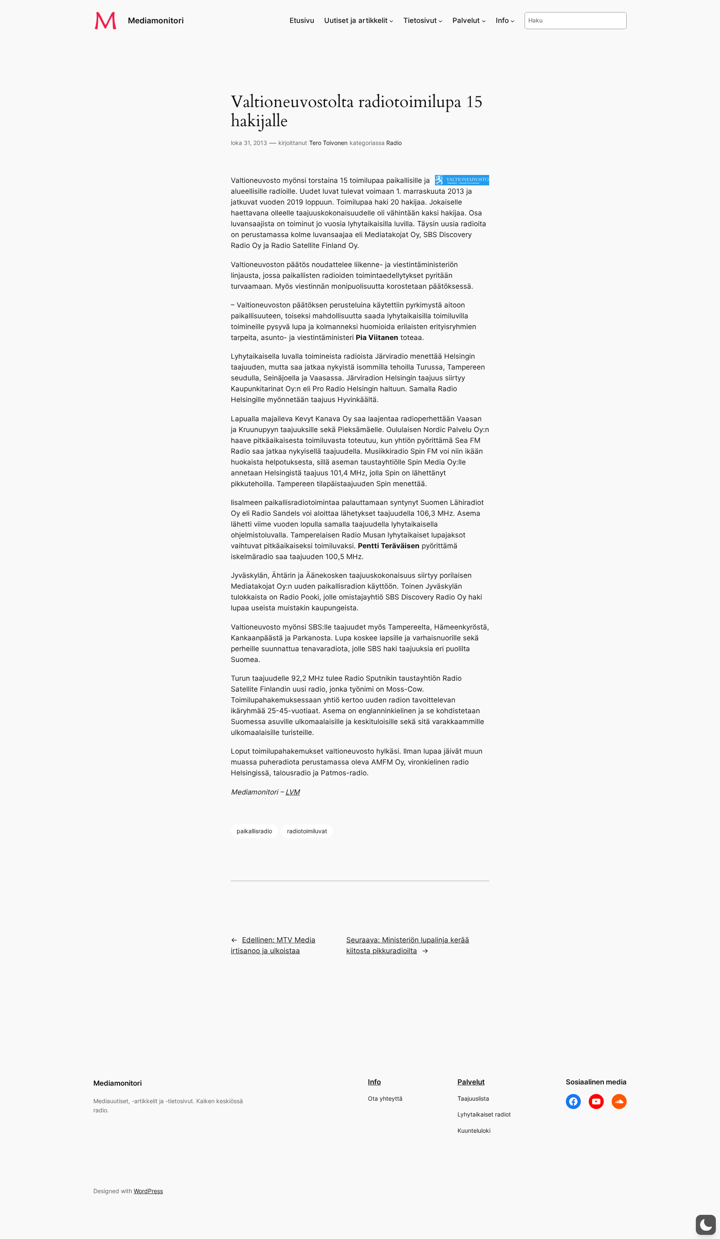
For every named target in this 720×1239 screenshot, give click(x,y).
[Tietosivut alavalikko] (440, 20)
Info (374, 1082)
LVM (292, 792)
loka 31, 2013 (249, 142)
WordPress (148, 1190)
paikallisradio (254, 830)
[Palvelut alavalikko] (484, 20)
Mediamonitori (156, 20)
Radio (394, 142)
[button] (706, 1225)
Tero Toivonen (328, 142)
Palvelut (471, 1082)
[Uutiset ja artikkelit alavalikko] (391, 20)
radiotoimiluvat (307, 830)
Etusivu (302, 20)
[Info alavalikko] (512, 20)
